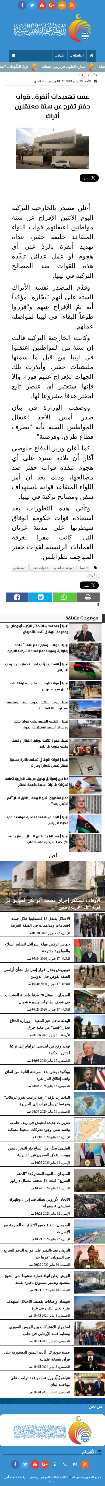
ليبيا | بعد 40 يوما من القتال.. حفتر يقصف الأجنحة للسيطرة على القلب (37, 839)
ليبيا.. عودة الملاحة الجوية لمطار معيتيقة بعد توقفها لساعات (37, 705)
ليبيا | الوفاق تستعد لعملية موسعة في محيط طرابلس (37, 820)
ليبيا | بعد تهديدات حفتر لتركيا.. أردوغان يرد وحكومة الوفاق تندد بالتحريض (37, 629)
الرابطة (78, 55)
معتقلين (18, 568)
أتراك (91, 575)
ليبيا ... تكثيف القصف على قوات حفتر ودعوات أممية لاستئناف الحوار (41, 724)
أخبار (61, 55)
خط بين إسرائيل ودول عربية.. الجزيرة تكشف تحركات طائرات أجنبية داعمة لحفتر (36, 782)
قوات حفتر (39, 568)
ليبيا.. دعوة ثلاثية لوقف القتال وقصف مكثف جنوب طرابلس (39, 743)
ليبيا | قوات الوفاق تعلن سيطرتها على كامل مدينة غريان (39, 686)
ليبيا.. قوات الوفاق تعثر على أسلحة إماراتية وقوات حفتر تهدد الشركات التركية (37, 648)
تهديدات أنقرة (63, 568)
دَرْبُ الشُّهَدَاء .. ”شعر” (25, 67)
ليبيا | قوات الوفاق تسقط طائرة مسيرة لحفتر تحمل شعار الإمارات (39, 763)
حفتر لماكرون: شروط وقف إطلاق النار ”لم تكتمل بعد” (37, 801)
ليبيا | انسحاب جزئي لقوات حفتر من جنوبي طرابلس (36, 667)
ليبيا (82, 568)
